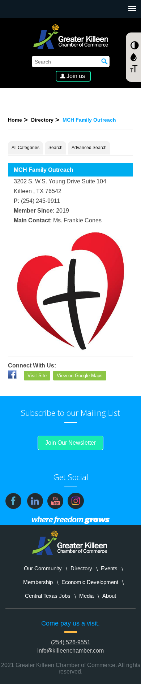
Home (15, 120)
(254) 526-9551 (70, 642)
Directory (42, 120)
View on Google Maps (80, 375)
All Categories (25, 147)
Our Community (43, 568)
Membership (38, 582)
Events (109, 568)
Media (86, 596)
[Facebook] (12, 377)
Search (55, 147)
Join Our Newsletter (70, 443)
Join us (76, 76)
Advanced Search (89, 147)
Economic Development (89, 582)
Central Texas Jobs (47, 596)
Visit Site (37, 375)
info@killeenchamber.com (70, 651)
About (109, 596)
